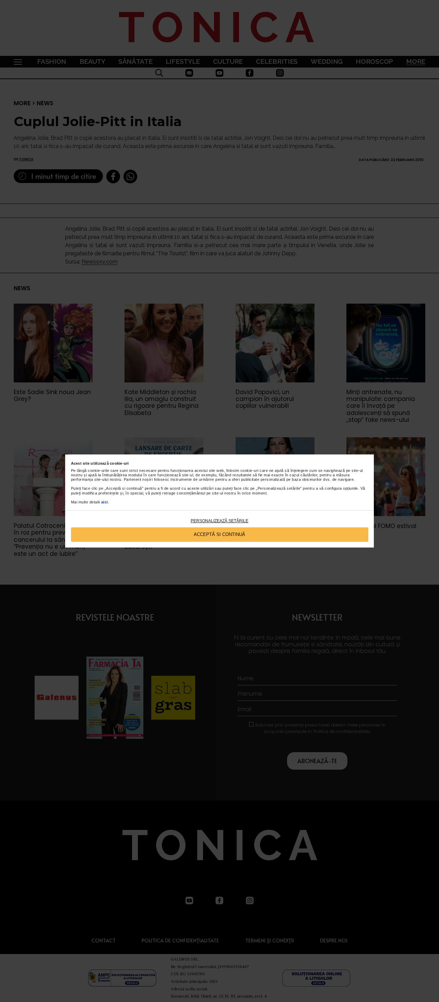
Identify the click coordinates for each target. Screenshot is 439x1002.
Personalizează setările (219, 520)
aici (104, 502)
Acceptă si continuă (219, 534)
